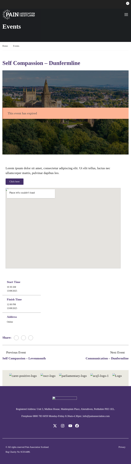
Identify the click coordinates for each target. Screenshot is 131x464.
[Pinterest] (30, 337)
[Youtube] (70, 426)
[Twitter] (23, 337)
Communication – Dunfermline (107, 358)
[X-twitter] (55, 426)
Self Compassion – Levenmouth (24, 358)
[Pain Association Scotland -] (18, 14)
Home (5, 46)
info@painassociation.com (96, 416)
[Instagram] (63, 426)
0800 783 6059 (40, 416)
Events (16, 46)
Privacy (122, 447)
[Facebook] (16, 337)
